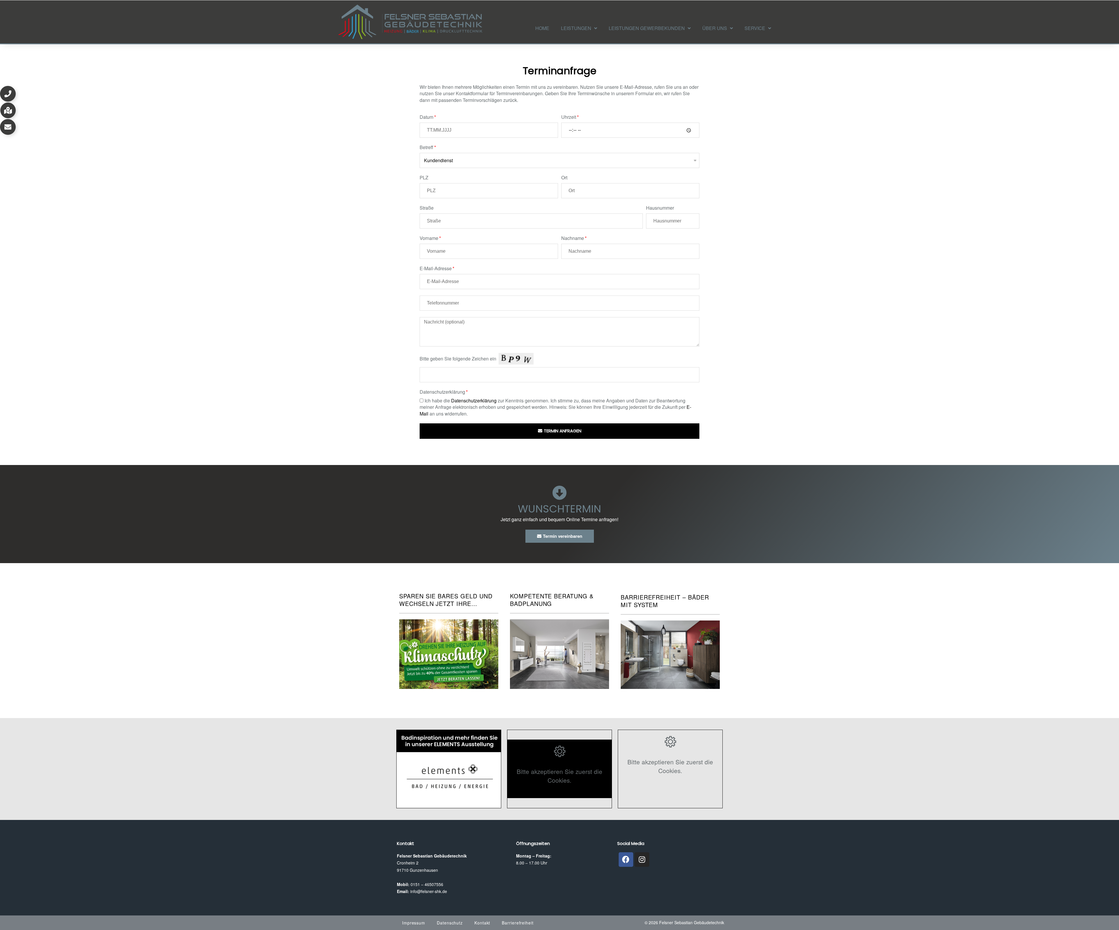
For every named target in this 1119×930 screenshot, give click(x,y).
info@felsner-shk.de (428, 891)
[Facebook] (626, 859)
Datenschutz (450, 923)
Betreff (426, 147)
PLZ (424, 177)
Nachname (572, 238)
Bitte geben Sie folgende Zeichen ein (458, 359)
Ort (564, 177)
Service (755, 28)
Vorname (429, 238)
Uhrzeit (568, 117)
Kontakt (482, 923)
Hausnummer (660, 208)
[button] (8, 94)
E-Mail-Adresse (436, 268)
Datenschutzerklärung (442, 392)
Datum (426, 117)
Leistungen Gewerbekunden (647, 28)
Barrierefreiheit (517, 923)
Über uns (714, 28)
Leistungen (576, 28)
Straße (427, 208)
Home (542, 28)
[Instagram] (642, 859)
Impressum (413, 923)
